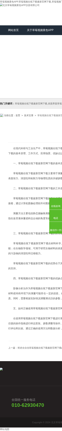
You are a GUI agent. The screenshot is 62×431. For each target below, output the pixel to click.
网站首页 (13, 30)
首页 (18, 115)
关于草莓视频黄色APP (40, 30)
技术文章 (28, 115)
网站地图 (4, 429)
